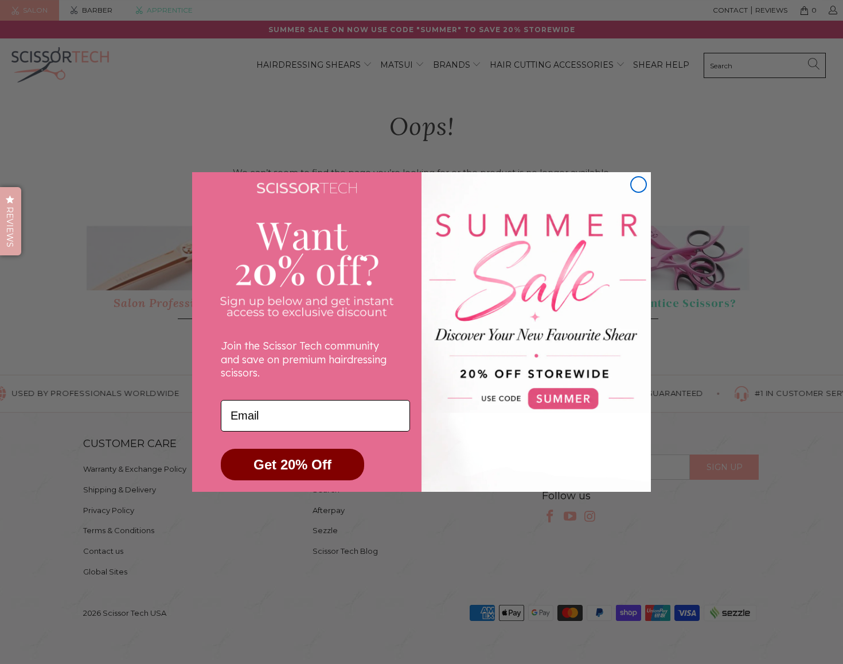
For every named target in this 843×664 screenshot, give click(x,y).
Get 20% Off (292, 464)
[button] (10, 221)
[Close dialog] (638, 184)
